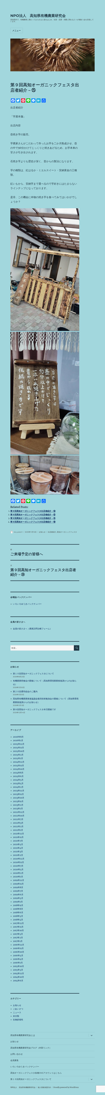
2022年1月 (18, 830)
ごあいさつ (18, 1009)
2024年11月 (18, 765)
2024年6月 (18, 776)
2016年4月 (18, 959)
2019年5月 (18, 898)
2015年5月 (18, 970)
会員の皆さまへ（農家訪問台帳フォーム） (32, 628)
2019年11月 (18, 883)
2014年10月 (18, 977)
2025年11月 (18, 747)
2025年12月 (18, 744)
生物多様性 (18, 1019)
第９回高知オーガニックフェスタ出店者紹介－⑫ (32, 514)
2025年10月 (18, 751)
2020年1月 (18, 876)
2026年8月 (18, 737)
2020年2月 (18, 873)
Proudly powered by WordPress (66, 1087)
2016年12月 (18, 944)
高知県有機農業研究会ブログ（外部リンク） (30, 1048)
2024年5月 (18, 780)
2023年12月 (18, 790)
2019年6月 (18, 894)
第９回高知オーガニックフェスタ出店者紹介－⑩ (32, 511)
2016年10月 (18, 952)
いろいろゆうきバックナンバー (27, 604)
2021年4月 (18, 848)
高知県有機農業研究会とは (22, 1035)
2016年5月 (18, 955)
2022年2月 (18, 826)
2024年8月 (18, 772)
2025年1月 (18, 758)
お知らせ (42, 532)
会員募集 (14, 1060)
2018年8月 (18, 909)
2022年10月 (18, 815)
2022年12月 (18, 812)
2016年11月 (18, 948)
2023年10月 (18, 797)
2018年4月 (18, 919)
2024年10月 (18, 769)
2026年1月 (18, 740)
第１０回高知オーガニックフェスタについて (33, 673)
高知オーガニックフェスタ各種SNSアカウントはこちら (36, 1073)
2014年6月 (18, 980)
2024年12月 (18, 762)
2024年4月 (18, 783)
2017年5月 (18, 934)
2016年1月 (18, 962)
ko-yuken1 (18, 532)
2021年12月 (18, 833)
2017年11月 (18, 926)
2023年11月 (18, 794)
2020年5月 (18, 869)
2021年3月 (18, 851)
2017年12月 (18, 923)
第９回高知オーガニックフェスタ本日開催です (34, 709)
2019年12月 (18, 880)
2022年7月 (18, 819)
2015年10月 (18, 966)
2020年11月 (18, 862)
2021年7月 (18, 840)
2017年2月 (18, 937)
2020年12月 (18, 858)
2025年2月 (18, 754)
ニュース (17, 1012)
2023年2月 (18, 805)
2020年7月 (18, 866)
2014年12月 (18, 973)
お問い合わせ (16, 1054)
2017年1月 (18, 941)
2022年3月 (18, 823)
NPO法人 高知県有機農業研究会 (38, 15)
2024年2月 (18, 787)
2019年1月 (18, 901)
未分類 (16, 1016)
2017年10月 (18, 930)
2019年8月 (18, 887)
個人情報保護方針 (44, 1087)
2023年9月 (18, 801)
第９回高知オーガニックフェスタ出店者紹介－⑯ (32, 521)
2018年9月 (18, 905)
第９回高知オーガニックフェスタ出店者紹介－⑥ (32, 518)
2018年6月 (18, 912)
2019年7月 (18, 891)
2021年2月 (18, 855)
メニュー (16, 30)
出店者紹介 (52, 532)
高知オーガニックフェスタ (67, 532)
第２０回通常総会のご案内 (25, 691)
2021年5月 (18, 844)
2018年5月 (18, 916)
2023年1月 (18, 808)
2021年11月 (18, 837)
